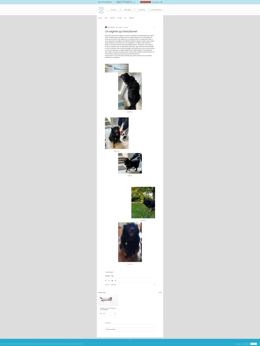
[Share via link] (115, 280)
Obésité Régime (109, 272)
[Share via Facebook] (105, 280)
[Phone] (153, 2)
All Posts (100, 18)
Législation (131, 18)
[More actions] (154, 27)
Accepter (254, 343)
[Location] (99, 2)
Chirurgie (120, 18)
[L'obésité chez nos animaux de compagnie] (108, 300)
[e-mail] (161, 2)
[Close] (258, 344)
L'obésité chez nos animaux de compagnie (108, 308)
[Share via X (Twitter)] (109, 280)
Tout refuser (245, 343)
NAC (125, 18)
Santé (106, 18)
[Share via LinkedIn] (112, 280)
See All (160, 292)
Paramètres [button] (238, 343)
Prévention (112, 18)
